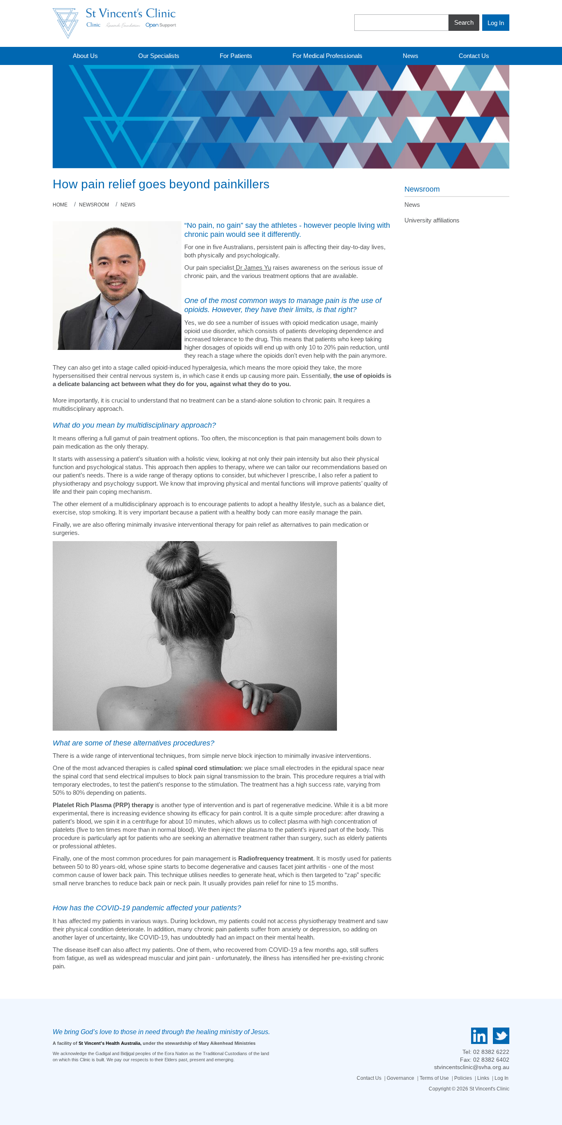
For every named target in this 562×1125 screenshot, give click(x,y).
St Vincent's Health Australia (109, 1043)
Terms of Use (434, 1078)
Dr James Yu (252, 267)
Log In (502, 1078)
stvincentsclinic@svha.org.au (471, 1067)
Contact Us (369, 1078)
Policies (463, 1078)
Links (483, 1078)
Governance (400, 1078)
